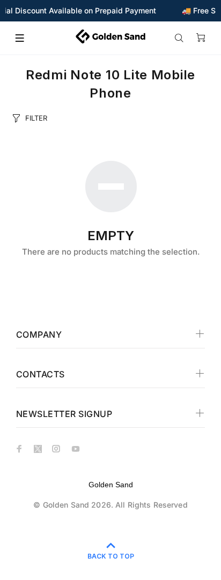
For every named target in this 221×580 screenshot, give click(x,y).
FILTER (36, 118)
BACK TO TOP (110, 556)
